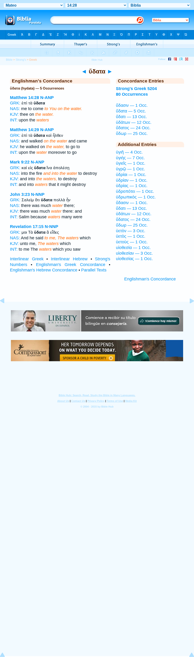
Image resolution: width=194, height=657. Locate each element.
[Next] (188, 311)
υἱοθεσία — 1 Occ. (133, 247)
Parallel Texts (93, 270)
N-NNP (37, 194)
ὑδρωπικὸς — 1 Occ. (136, 197)
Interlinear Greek (27, 259)
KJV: (14, 114)
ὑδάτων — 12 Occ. (133, 122)
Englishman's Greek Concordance (70, 264)
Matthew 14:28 (24, 97)
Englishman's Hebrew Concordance (43, 270)
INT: (14, 120)
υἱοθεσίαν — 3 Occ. (134, 253)
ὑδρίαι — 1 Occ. (131, 174)
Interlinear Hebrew (69, 259)
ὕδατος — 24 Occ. (133, 127)
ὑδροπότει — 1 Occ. (135, 191)
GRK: (15, 103)
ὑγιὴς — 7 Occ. (130, 157)
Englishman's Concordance (150, 279)
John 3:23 (20, 194)
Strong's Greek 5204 (136, 88)
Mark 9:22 (20, 162)
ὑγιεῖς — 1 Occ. (130, 163)
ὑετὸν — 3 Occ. (130, 230)
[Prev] (6, 311)
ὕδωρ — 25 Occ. (132, 133)
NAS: (15, 108)
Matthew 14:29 (24, 129)
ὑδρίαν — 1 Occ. (131, 180)
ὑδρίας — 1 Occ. (131, 185)
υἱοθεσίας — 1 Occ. (134, 258)
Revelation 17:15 (27, 226)
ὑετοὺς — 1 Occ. (132, 242)
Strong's (21, 59)
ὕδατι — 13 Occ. (131, 116)
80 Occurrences (132, 94)
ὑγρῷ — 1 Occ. (130, 169)
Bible (9, 59)
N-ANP (47, 97)
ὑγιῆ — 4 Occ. (129, 152)
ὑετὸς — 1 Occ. (130, 236)
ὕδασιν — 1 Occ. (132, 105)
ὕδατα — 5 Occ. (131, 111)
